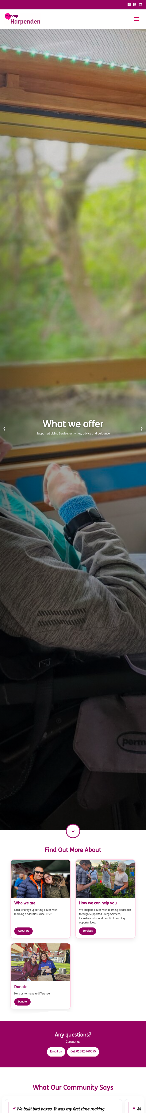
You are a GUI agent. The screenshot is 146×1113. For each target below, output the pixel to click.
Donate (22, 1001)
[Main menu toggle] (136, 18)
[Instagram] (134, 4)
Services (88, 931)
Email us (56, 1051)
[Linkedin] (140, 4)
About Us (23, 931)
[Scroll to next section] (73, 831)
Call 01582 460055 (83, 1051)
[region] (73, 429)
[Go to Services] (73, 429)
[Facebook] (129, 4)
